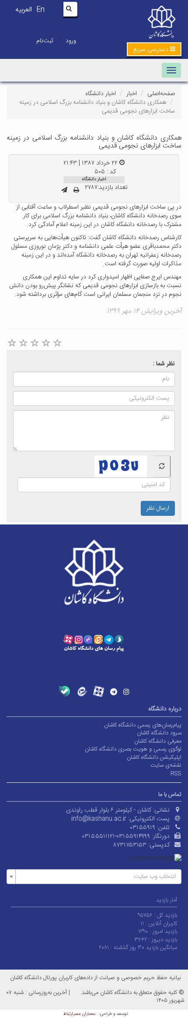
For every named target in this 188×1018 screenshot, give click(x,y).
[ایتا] (81, 691)
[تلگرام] (113, 691)
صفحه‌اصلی (161, 94)
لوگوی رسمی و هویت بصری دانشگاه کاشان (133, 749)
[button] (154, 49)
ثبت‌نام (44, 41)
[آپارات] (98, 691)
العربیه (23, 10)
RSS (176, 773)
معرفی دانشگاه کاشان (157, 741)
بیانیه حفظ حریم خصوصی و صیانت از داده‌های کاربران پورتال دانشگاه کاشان (95, 978)
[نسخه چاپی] (76, 190)
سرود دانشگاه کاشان (159, 733)
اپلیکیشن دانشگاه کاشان (154, 757)
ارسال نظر (157, 508)
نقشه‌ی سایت (165, 765)
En (40, 10)
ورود (71, 41)
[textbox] (96, 876)
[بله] (64, 691)
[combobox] (94, 876)
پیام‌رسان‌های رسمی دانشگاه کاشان (142, 725)
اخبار (131, 94)
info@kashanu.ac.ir (98, 819)
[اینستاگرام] (126, 691)
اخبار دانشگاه (100, 94)
